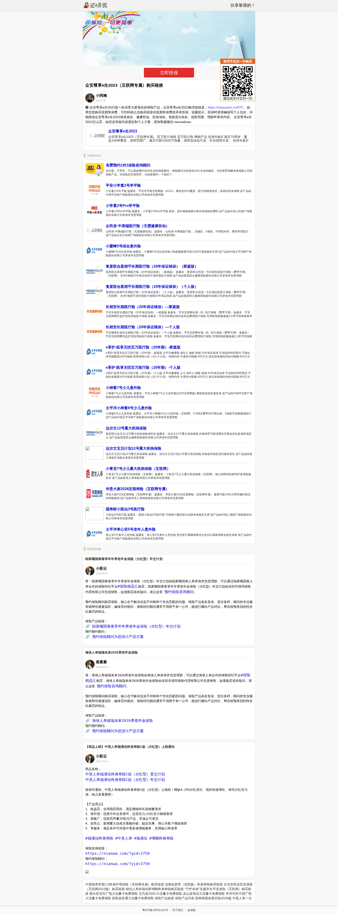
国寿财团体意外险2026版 (213, 898)
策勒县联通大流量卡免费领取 (133, 898)
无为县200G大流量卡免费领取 (160, 893)
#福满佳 (140, 838)
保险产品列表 (184, 898)
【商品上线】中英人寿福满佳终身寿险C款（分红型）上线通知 (130, 746)
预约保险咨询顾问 (179, 592)
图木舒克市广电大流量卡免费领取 (113, 893)
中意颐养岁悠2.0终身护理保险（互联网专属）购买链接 (124, 884)
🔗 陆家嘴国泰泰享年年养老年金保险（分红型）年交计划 (132, 626)
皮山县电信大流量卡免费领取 (204, 893)
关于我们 (177, 910)
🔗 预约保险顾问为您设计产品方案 (114, 636)
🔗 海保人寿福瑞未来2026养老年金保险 (119, 720)
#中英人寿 (123, 838)
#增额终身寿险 (161, 838)
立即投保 (169, 72)
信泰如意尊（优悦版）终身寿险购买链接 (194, 884)
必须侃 (191, 910)
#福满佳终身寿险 (99, 838)
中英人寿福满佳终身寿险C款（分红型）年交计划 (125, 779)
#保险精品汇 (127, 586)
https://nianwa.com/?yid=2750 (117, 864)
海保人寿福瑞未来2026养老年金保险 (111, 652)
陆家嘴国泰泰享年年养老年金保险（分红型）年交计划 (124, 559)
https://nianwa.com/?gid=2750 (117, 853)
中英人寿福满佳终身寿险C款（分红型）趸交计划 (125, 774)
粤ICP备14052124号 (155, 910)
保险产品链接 (164, 898)
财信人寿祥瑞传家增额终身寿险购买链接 (155, 889)
